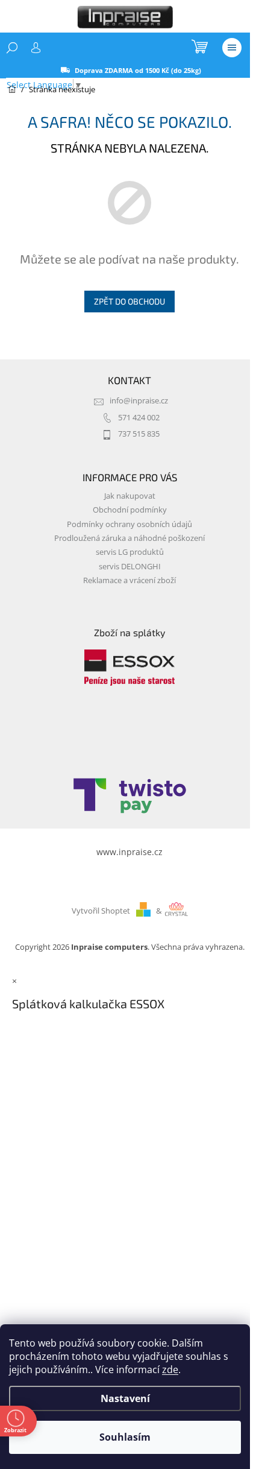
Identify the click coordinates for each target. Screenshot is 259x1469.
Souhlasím (125, 1437)
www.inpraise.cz (129, 852)
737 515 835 (139, 434)
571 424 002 (139, 417)
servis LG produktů (130, 552)
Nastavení (125, 1398)
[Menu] (232, 48)
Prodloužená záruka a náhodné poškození (129, 538)
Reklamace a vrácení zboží (129, 580)
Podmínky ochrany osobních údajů (129, 524)
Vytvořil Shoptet (101, 911)
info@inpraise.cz (139, 401)
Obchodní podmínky (130, 510)
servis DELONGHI (130, 566)
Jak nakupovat (129, 496)
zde (170, 1369)
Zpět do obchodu (129, 301)
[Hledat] (12, 48)
